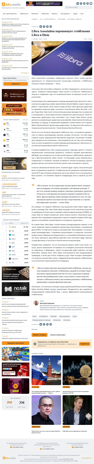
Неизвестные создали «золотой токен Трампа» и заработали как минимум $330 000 (15, 24)
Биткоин (66, 387)
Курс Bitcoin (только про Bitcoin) (11, 204)
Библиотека (24, 13)
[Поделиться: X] (47, 26)
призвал (53, 289)
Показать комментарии (57, 335)
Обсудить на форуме (39, 335)
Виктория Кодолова (47, 303)
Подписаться (16, 84)
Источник (34, 329)
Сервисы (54, 13)
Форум (75, 13)
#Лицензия (57, 320)
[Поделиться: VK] (40, 26)
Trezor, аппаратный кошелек (10, 186)
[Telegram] (87, 3)
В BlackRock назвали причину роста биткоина (75, 431)
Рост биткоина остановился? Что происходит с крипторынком (15, 68)
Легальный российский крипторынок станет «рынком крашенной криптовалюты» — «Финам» (46, 392)
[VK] (77, 3)
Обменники (45, 13)
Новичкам (35, 13)
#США (75, 316)
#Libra (34, 316)
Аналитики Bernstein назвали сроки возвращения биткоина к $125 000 (76, 392)
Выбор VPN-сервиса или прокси (11, 212)
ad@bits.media (79, 447)
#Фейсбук (54, 316)
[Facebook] (81, 3)
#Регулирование (64, 316)
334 (21, 402)
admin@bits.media (18, 447)
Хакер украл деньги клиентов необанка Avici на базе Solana (15, 61)
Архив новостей (86, 458)
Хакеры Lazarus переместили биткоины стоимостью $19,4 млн (13, 47)
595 (9, 402)
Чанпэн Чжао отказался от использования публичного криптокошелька (46, 431)
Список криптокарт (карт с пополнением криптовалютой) (13, 195)
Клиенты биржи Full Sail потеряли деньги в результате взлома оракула (14, 31)
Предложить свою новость (15, 343)
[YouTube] (91, 3)
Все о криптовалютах (10, 13)
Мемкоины (36, 427)
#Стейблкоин (43, 316)
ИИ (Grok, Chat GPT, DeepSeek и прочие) (13, 178)
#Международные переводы (41, 320)
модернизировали (62, 150)
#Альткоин (67, 320)
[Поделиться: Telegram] (50, 26)
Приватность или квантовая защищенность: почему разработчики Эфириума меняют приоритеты (14, 39)
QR (76, 461)
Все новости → (25, 73)
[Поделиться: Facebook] (44, 26)
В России (35, 387)
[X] (84, 3)
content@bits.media (48, 449)
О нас (82, 13)
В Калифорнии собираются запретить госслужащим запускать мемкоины (12, 54)
